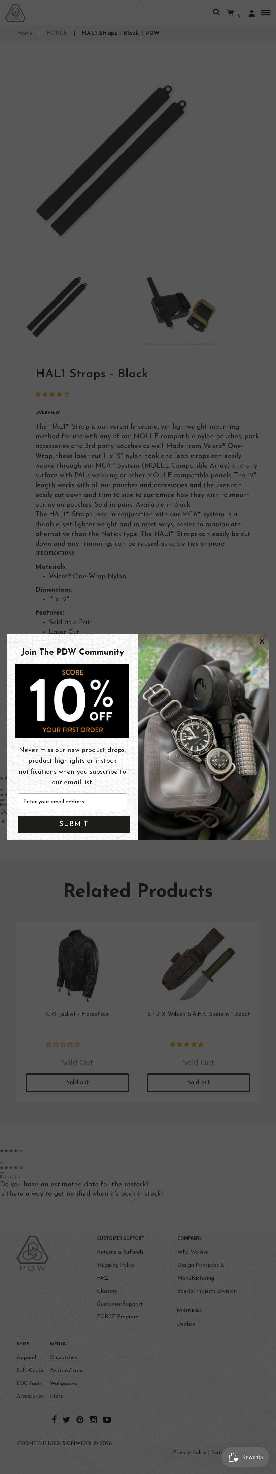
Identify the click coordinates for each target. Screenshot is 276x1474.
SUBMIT (74, 824)
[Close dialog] (262, 641)
